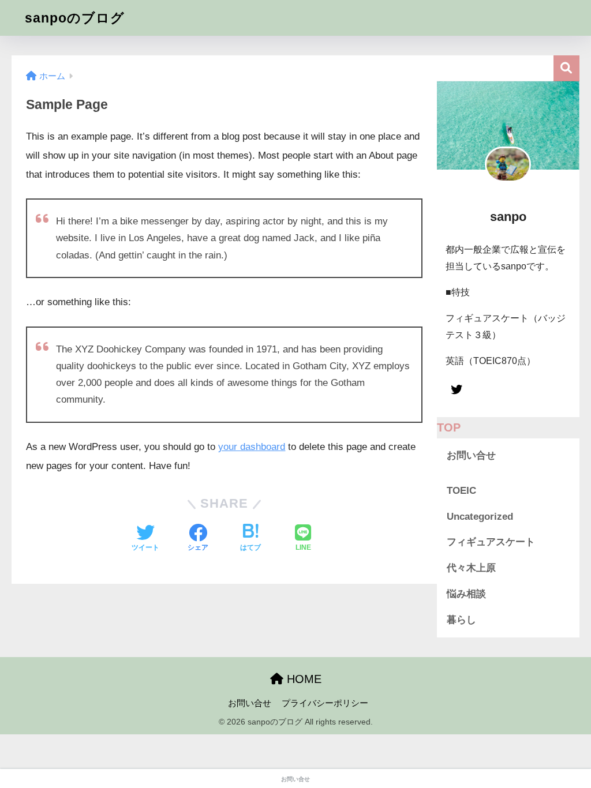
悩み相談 (466, 593)
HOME (302, 679)
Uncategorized (480, 516)
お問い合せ (471, 455)
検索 (566, 68)
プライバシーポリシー (325, 703)
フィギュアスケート (491, 541)
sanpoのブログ (75, 17)
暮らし (461, 619)
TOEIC (461, 490)
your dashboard (251, 446)
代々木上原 (471, 567)
